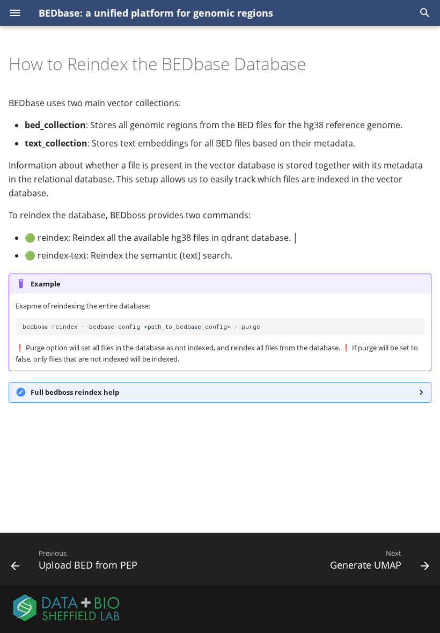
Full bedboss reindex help (75, 392)
